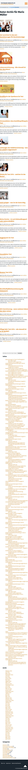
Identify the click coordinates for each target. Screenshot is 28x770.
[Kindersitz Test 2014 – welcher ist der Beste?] (4, 170)
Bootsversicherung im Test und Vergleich (15, 400)
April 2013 (7, 739)
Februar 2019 (8, 683)
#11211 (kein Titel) (12, 535)
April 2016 (7, 707)
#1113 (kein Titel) (12, 555)
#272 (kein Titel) (12, 606)
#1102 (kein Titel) (12, 391)
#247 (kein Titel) (12, 512)
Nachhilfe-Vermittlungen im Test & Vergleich (16, 557)
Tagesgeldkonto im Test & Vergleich (14, 627)
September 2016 (9, 700)
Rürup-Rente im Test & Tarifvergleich (14, 613)
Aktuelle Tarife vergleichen (14, 362)
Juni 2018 (7, 686)
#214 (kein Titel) (12, 360)
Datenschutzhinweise (10, 404)
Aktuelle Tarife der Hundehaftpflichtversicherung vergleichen (15, 492)
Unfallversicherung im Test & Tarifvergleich (16, 645)
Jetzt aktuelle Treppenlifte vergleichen (17, 643)
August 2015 (8, 717)
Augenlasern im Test (7, 238)
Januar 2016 (8, 710)
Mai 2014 (7, 735)
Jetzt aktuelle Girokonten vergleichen (17, 455)
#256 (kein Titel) (12, 576)
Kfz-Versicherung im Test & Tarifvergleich (15, 527)
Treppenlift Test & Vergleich (12, 641)
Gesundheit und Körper (8, 747)
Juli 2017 (7, 694)
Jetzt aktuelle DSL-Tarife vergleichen (17, 413)
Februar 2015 (8, 724)
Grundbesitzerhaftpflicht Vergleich (16, 459)
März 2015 (7, 723)
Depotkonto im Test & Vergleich (13, 405)
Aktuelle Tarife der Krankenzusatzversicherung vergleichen (18, 542)
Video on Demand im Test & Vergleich (14, 652)
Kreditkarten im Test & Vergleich (13, 550)
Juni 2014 (7, 733)
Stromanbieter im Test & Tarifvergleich (15, 625)
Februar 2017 (8, 698)
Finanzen (5, 745)
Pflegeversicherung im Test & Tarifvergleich (16, 575)
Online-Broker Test (10, 559)
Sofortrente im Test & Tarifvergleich (14, 617)
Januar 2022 (8, 678)
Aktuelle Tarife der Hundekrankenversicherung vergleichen (18, 500)
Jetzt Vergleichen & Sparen (14, 372)
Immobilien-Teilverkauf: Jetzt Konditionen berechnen (15, 504)
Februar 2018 (8, 689)
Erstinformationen (9, 414)
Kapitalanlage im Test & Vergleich (13, 513)
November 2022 (9, 674)
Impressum (8, 505)
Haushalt (5, 749)
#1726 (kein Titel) (12, 514)
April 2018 (7, 687)
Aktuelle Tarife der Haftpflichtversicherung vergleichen (17, 465)
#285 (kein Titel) (12, 657)
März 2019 (7, 682)
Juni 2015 (7, 719)
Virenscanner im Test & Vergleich (13, 653)
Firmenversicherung (7, 746)
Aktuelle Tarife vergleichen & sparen (17, 417)
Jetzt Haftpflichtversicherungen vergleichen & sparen (16, 468)
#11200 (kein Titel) (12, 435)
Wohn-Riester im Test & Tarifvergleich (14, 656)
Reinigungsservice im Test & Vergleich (14, 602)
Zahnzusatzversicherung (8, 758)
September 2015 (9, 716)
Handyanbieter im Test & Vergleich (14, 469)
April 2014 (7, 736)
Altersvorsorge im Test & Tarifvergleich (14, 359)
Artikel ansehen (4, 81)
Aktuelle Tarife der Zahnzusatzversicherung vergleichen (17, 661)
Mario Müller (25, 40)
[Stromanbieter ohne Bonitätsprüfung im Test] (4, 117)
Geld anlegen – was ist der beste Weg (12, 203)
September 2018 (9, 685)
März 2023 (7, 673)
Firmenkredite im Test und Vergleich (14, 423)
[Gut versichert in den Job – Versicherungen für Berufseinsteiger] (6, 31)
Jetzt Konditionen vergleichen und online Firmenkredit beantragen (16, 425)
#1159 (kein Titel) (12, 618)
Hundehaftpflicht (7, 750)
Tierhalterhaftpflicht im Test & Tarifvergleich (16, 632)
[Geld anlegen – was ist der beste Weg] (4, 198)
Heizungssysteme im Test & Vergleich (14, 481)
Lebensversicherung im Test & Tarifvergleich (16, 554)
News (6, 558)
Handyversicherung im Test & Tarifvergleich (16, 471)
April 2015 (7, 722)
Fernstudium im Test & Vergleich (13, 418)
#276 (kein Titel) (12, 611)
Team (6, 631)
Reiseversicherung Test (11, 603)
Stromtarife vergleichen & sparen (16, 626)
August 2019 (8, 681)
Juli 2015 (7, 718)
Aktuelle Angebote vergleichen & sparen (18, 376)
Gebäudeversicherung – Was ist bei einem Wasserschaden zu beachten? (15, 447)
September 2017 (9, 691)
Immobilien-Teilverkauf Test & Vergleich (15, 502)
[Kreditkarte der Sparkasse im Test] (7, 92)
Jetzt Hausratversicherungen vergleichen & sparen (15, 479)
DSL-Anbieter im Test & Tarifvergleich (14, 412)
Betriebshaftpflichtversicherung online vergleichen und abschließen (17, 396)
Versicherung (6, 752)
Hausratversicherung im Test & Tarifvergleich (16, 475)
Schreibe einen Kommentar (7, 41)
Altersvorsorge (6, 755)
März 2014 (7, 737)
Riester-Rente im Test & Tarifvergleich (14, 604)
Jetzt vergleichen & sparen (14, 373)
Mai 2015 (7, 721)
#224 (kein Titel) (12, 380)
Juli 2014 (7, 732)
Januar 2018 (8, 690)
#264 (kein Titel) (12, 591)
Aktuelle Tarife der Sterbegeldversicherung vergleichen (17, 623)
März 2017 (7, 696)
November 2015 (9, 713)
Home (6, 482)
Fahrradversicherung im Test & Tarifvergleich (16, 416)
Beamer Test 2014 (6, 272)
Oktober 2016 (8, 699)
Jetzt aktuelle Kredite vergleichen (16, 545)
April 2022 (7, 677)
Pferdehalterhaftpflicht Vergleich (16, 568)
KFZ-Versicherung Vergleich (14, 531)
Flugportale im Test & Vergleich (13, 427)
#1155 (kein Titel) (12, 410)
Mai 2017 (7, 695)
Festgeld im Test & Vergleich (12, 419)
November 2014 (9, 728)
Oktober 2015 (8, 714)
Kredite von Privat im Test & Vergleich (14, 546)
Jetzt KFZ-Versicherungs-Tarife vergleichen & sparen (15, 529)
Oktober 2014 (8, 730)
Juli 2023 (7, 672)
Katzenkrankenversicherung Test (16, 640)
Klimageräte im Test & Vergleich (13, 538)
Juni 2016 (7, 704)
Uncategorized (6, 751)
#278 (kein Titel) (12, 614)
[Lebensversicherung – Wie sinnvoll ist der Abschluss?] (6, 63)
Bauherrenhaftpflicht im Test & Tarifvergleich (16, 371)
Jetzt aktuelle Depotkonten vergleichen (17, 407)
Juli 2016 (7, 703)
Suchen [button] (20, 353)
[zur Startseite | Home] (8, 3)
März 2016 (7, 708)
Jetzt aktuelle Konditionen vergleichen (17, 369)
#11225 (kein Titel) (12, 452)
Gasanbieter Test (6, 254)
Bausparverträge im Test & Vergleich (14, 375)
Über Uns (7, 644)
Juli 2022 (7, 676)
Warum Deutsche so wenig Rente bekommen (16, 654)
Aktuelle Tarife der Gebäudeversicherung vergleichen (16, 442)
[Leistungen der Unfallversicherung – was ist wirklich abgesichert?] (4, 144)
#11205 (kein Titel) (12, 431)
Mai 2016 (7, 705)
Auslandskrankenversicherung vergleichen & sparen (15, 366)
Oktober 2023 (8, 671)
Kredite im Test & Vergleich (12, 544)
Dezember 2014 (9, 727)
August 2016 (8, 701)
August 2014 (8, 731)
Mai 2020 (7, 680)
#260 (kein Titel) (12, 586)
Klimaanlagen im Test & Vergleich (13, 536)
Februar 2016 (8, 709)
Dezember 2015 (9, 712)
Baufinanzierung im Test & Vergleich (14, 368)
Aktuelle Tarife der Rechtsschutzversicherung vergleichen (17, 597)
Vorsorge (5, 754)
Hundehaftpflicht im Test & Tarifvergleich (15, 489)
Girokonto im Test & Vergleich (12, 453)
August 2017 (8, 692)
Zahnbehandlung (7, 756)
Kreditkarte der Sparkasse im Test (11, 96)
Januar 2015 (8, 726)
